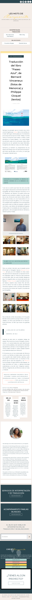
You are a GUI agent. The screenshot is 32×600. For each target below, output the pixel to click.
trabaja (15, 132)
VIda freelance (10, 36)
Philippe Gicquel (11, 281)
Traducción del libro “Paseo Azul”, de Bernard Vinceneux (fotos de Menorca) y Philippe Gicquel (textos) (16, 80)
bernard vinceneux (18, 389)
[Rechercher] (29, 536)
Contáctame (16, 583)
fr (28, 1)
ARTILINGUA (16, 567)
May (16, 596)
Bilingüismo (16, 40)
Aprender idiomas (23, 43)
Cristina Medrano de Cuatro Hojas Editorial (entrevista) (23, 400)
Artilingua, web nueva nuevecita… (16, 402)
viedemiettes (24, 596)
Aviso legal (16, 598)
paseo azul (10, 390)
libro (23, 389)
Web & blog (22, 34)
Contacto (16, 559)
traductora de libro (24, 390)
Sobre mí (16, 564)
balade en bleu (10, 389)
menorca (6, 390)
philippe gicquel (16, 390)
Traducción (16, 32)
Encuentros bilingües (9, 43)
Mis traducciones (10, 34)
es (30, 1)
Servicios (16, 562)
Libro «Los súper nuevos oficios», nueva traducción (8, 400)
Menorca (27, 360)
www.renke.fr (10, 380)
